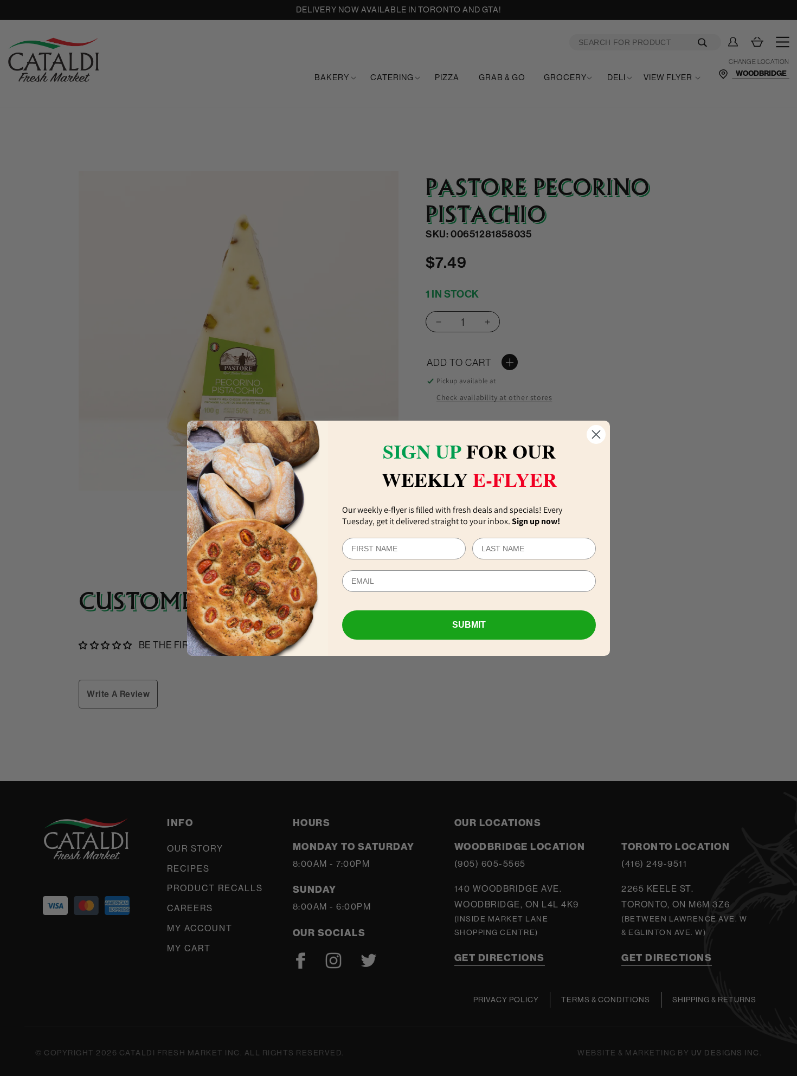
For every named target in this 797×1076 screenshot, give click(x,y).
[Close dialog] (596, 434)
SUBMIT (469, 624)
